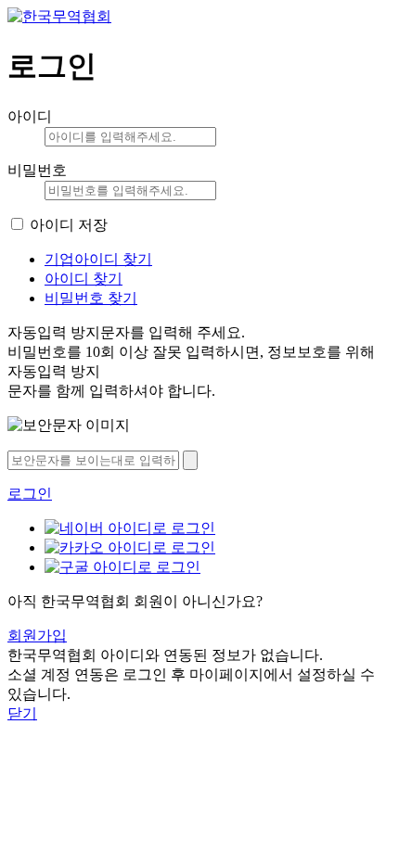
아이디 (29, 116)
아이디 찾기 (83, 278)
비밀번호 (37, 170)
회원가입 (37, 635)
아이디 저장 (69, 225)
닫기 (22, 713)
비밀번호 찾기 (91, 298)
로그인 (29, 494)
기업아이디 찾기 (98, 259)
